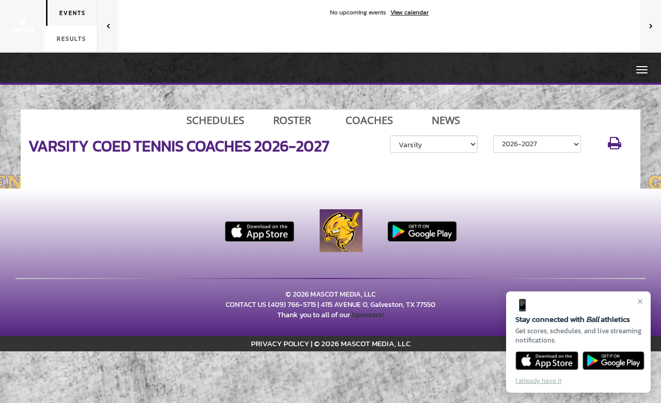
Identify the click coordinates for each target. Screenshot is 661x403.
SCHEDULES (215, 120)
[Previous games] (108, 26)
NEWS (446, 120)
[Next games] (650, 26)
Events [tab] (72, 13)
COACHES (369, 120)
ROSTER (292, 120)
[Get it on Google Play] (614, 360)
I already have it (538, 380)
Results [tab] (71, 39)
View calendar (409, 12)
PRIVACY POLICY (280, 343)
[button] (614, 146)
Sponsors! (368, 314)
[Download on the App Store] (546, 360)
